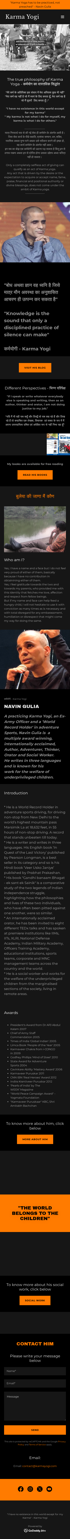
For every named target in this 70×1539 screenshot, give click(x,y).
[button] (62, 16)
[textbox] (35, 1371)
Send (35, 1430)
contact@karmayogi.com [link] (39, 1466)
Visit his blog (35, 367)
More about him (35, 1139)
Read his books (35, 474)
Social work (35, 1300)
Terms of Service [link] (37, 1444)
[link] (25, 17)
